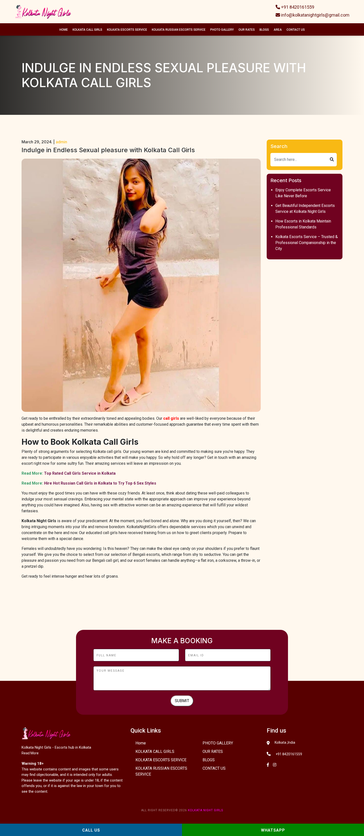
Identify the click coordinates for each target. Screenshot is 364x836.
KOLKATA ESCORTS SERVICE (127, 29)
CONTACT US (295, 29)
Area (278, 29)
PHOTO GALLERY (222, 29)
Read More (30, 753)
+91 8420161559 (297, 7)
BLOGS (264, 29)
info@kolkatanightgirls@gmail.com (314, 15)
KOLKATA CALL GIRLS (87, 29)
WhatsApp (273, 830)
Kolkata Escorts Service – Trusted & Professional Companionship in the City (306, 242)
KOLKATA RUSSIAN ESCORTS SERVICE (179, 29)
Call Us (91, 830)
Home (63, 29)
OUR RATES (246, 29)
